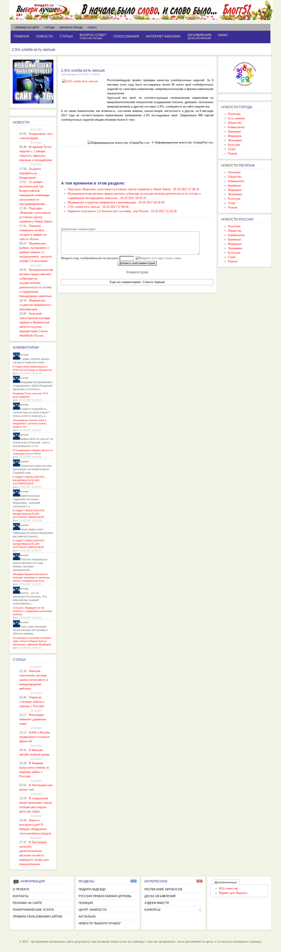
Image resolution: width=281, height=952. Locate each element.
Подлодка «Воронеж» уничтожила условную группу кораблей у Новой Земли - (133, 189)
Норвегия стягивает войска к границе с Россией (31, 702)
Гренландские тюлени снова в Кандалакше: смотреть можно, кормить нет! (30, 423)
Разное (232, 153)
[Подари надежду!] (245, 87)
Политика (234, 114)
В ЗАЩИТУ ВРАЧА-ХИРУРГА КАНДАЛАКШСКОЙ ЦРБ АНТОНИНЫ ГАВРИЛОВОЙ (28, 513)
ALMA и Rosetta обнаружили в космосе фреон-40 (34, 737)
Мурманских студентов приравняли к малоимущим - (116, 202)
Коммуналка (236, 127)
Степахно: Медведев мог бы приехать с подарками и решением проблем (32, 611)
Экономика (235, 140)
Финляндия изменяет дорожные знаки (32, 719)
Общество (234, 122)
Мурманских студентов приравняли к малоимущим (35, 305)
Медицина (234, 136)
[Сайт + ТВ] (33, 102)
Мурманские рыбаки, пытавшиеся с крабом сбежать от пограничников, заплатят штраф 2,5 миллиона (35, 252)
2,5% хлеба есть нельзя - (98, 206)
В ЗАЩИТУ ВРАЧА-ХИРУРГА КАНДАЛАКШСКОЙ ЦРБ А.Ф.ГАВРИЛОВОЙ (28, 480)
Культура (234, 144)
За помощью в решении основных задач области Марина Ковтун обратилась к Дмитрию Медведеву (32, 641)
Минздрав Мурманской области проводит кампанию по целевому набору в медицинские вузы (31, 577)
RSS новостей (228, 888)
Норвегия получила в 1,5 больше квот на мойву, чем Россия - (122, 211)
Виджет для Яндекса (233, 893)
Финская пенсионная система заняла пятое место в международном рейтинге (33, 679)
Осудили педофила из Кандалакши (30, 173)
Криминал (234, 131)
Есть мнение (236, 118)
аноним (24, 354)
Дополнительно (225, 882)
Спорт (232, 149)
